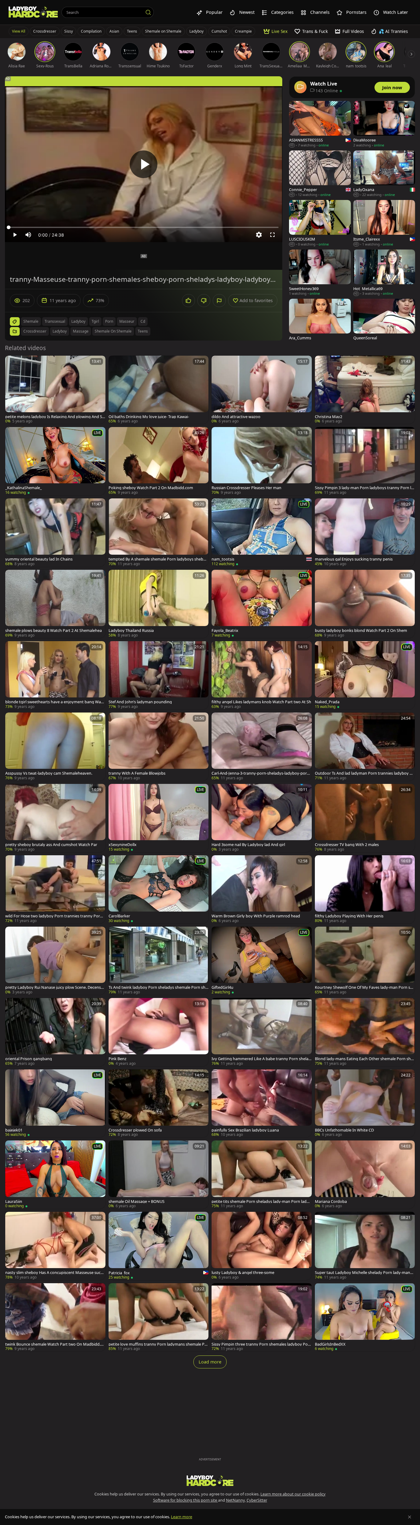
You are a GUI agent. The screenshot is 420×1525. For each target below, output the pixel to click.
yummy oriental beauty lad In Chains (39, 559)
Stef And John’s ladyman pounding (140, 702)
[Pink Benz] (159, 1032)
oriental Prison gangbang (28, 1059)
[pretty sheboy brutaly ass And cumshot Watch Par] (55, 818)
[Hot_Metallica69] (384, 273)
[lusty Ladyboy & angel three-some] (262, 1246)
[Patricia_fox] (159, 1246)
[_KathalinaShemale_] (55, 461)
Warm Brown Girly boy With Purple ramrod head (256, 916)
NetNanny (235, 1500)
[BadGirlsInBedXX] (365, 1317)
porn (109, 321)
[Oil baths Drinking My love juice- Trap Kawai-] (159, 390)
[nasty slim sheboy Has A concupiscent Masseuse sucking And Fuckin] (55, 1246)
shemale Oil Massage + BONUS (136, 1202)
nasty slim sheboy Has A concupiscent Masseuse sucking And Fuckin (54, 1273)
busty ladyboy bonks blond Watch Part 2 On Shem (361, 631)
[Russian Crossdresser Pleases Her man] (262, 461)
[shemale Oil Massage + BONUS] (159, 1174)
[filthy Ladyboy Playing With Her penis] (365, 889)
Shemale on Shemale (163, 31)
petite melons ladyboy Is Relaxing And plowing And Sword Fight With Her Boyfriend (55, 417)
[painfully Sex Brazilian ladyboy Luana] (262, 1103)
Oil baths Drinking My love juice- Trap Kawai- (149, 417)
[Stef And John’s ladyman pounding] (159, 675)
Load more (210, 1362)
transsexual (55, 321)
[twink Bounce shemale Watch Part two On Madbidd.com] (55, 1317)
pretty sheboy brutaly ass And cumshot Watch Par (51, 845)
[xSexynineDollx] (159, 818)
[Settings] (259, 235)
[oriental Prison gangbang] (55, 1032)
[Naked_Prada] (365, 675)
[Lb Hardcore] (33, 12)
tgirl (95, 321)
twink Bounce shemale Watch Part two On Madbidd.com (55, 1344)
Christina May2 (328, 417)
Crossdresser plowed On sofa (135, 1130)
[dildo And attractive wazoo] (262, 390)
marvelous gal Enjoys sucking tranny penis (354, 559)
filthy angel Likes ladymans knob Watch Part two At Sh (261, 702)
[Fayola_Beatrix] (262, 604)
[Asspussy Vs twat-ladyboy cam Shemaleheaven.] (55, 747)
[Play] (143, 164)
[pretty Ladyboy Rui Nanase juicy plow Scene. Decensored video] (55, 961)
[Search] (148, 12)
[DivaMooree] (384, 124)
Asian (114, 31)
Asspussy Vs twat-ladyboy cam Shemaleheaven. (48, 773)
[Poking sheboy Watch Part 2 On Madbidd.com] (159, 461)
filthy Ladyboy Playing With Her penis (349, 916)
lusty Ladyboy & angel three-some (243, 1273)
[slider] (144, 227)
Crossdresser (44, 31)
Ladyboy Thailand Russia (131, 631)
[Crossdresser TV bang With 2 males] (365, 818)
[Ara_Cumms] (320, 322)
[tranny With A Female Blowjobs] (159, 747)
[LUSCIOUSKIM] (320, 223)
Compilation (91, 31)
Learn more (181, 1516)
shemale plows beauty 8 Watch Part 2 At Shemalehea (53, 631)
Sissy (68, 31)
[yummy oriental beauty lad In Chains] (55, 532)
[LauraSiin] (55, 1174)
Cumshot (219, 31)
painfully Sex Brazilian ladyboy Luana (245, 1130)
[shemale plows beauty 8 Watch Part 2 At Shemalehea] (55, 604)
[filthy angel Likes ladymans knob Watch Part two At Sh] (262, 675)
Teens (132, 31)
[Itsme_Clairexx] (384, 223)
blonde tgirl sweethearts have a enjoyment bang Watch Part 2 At (54, 702)
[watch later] (13, 363)
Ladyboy (196, 31)
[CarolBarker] (159, 889)
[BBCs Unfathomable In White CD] (365, 1103)
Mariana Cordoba (331, 1202)
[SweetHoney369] (320, 273)
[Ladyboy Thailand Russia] (159, 604)
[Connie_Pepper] (320, 174)
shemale (30, 321)
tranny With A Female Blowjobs (137, 773)
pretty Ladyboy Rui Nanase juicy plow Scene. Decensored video (55, 987)
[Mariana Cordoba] (365, 1174)
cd (143, 321)
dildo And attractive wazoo (236, 417)
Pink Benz (117, 1059)
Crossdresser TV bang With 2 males (347, 845)
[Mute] (28, 235)
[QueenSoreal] (384, 322)
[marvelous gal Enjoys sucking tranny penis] (365, 532)
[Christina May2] (365, 390)
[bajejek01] (55, 1103)
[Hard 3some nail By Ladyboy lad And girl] (262, 818)
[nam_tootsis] (262, 532)
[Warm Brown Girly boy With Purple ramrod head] (262, 889)
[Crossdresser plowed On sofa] (159, 1103)
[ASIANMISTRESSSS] (320, 124)
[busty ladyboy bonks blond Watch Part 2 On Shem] (365, 604)
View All (18, 31)
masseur (126, 321)
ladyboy (78, 321)
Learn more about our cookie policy (293, 1494)
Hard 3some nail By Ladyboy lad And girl (248, 845)
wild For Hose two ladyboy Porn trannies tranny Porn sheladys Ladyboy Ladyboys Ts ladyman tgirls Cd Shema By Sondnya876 (55, 916)
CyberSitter (257, 1500)
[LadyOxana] (384, 174)
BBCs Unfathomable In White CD (344, 1130)
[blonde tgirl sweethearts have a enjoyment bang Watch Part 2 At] (55, 675)
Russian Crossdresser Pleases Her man (246, 488)
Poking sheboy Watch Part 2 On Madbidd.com (151, 488)
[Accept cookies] (409, 1517)
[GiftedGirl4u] (262, 961)
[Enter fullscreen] (272, 235)
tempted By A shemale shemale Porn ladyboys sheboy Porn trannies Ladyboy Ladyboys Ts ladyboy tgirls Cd (158, 559)
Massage (81, 331)
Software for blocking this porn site (185, 1500)
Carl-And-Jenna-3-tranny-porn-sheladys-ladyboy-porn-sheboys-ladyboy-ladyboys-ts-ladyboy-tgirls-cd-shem (261, 773)
